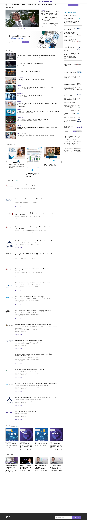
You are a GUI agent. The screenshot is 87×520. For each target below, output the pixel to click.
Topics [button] (24, 4)
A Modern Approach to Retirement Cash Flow (29, 369)
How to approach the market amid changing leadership (33, 311)
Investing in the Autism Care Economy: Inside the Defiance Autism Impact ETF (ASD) (34, 354)
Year (80, 131)
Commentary (74, 133)
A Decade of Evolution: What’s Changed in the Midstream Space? (36, 383)
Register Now (18, 193)
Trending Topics (69, 15)
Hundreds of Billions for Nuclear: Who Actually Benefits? (33, 241)
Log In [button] (80, 4)
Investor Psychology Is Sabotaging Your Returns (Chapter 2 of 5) (50, 12)
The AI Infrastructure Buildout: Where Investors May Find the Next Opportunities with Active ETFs (35, 254)
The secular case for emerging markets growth (30, 185)
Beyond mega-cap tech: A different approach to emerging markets (33, 269)
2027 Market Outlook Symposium (26, 411)
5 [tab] (24, 28)
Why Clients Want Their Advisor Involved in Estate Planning (49, 24)
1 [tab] (18, 28)
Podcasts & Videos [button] (47, 4)
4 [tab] (23, 28)
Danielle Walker (45, 26)
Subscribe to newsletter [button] (73, 4)
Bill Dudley (66, 137)
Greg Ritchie (67, 144)
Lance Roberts (44, 14)
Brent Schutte (21, 57)
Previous (7, 162)
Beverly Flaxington (45, 20)
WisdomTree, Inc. (29, 65)
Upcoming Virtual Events (69, 19)
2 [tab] (20, 28)
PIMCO (25, 96)
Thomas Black (21, 88)
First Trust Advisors (34, 72)
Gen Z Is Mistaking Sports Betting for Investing (75, 147)
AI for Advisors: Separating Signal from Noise (29, 199)
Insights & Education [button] (14, 4)
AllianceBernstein (21, 106)
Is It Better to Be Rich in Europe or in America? (75, 150)
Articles (67, 133)
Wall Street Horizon (29, 112)
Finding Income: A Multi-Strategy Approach (29, 340)
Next (61, 162)
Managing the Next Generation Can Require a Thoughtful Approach (50, 18)
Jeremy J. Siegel (21, 65)
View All (17, 180)
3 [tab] (21, 28)
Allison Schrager (67, 148)
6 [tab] (26, 28)
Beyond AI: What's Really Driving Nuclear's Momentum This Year (36, 397)
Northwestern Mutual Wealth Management (33, 57)
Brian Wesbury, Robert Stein (23, 72)
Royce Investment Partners (35, 120)
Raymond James (27, 80)
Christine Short (21, 112)
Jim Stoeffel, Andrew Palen (23, 120)
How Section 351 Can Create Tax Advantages (29, 297)
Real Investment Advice (53, 14)
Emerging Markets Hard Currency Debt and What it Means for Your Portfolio (35, 227)
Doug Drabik (20, 80)
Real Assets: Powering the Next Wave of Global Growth (32, 283)
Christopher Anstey (68, 141)
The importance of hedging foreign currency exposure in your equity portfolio (35, 213)
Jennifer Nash (10, 471)
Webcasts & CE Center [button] (34, 4)
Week (74, 131)
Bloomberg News (28, 88)
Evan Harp (24, 470)
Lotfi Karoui (20, 96)
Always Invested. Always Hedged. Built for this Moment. (33, 324)
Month (77, 131)
